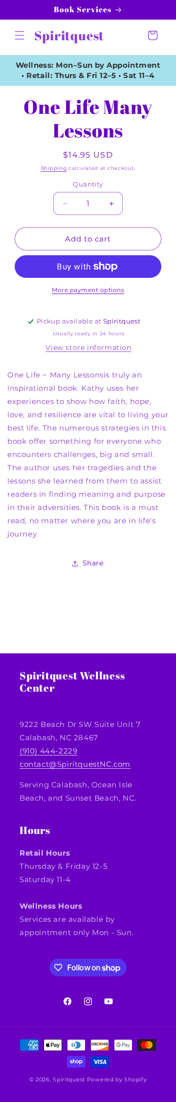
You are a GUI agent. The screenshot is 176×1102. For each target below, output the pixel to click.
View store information (88, 347)
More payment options (88, 290)
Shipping (54, 168)
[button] (19, 35)
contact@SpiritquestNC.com (75, 764)
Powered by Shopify (117, 1079)
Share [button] (93, 563)
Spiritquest (69, 1079)
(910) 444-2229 (48, 750)
